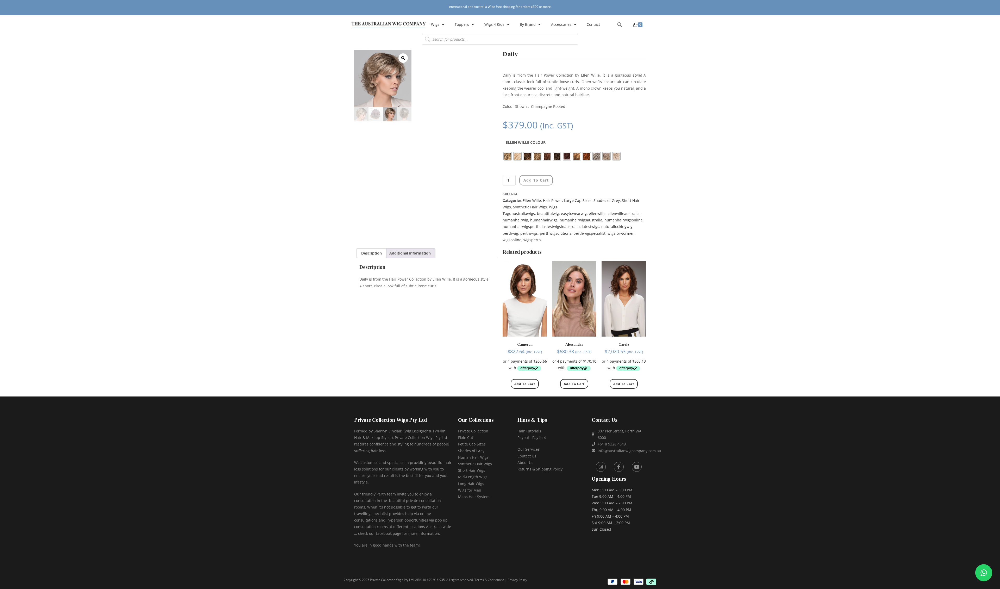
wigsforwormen (621, 233)
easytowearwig (574, 213)
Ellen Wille (532, 200)
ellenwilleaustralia (624, 213)
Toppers (462, 24)
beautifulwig (548, 213)
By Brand (528, 24)
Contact (593, 24)
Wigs (435, 24)
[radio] (507, 156)
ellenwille (597, 213)
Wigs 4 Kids (494, 24)
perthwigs (529, 233)
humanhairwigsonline (623, 220)
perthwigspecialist (589, 233)
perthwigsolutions (555, 233)
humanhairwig (515, 220)
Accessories (561, 24)
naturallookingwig (617, 226)
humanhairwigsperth (521, 226)
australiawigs (523, 213)
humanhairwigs (544, 220)
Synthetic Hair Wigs (530, 206)
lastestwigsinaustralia (561, 226)
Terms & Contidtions (489, 580)
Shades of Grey (606, 200)
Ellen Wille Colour (526, 142)
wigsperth (532, 239)
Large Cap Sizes (577, 200)
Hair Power (552, 200)
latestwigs (590, 226)
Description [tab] (371, 253)
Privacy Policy (517, 580)
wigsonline (512, 239)
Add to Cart (524, 384)
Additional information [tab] (410, 253)
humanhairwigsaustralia (581, 220)
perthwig (510, 233)
